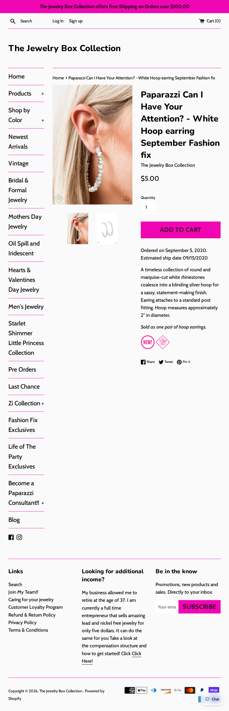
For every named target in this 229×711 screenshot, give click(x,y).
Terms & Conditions (28, 630)
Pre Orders (22, 369)
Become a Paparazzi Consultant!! (26, 493)
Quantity (148, 197)
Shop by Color (26, 115)
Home (16, 76)
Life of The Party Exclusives (22, 456)
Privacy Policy (22, 622)
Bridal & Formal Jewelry (18, 190)
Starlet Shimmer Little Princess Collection (26, 338)
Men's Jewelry (26, 306)
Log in (58, 20)
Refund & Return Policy (32, 615)
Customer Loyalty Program (35, 607)
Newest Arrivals (18, 141)
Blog (14, 520)
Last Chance (24, 386)
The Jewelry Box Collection (64, 48)
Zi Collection (26, 403)
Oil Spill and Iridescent (24, 248)
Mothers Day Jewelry (25, 221)
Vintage (18, 163)
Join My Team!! (23, 592)
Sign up (76, 20)
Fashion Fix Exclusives (23, 425)
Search (15, 584)
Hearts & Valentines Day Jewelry (23, 279)
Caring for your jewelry (31, 599)
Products (26, 93)
